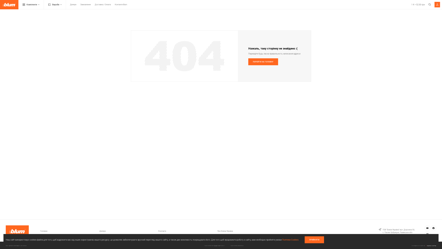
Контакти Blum (121, 4)
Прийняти (314, 240)
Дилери (73, 4)
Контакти (162, 231)
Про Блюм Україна (225, 231)
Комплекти (31, 4)
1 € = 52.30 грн (418, 4)
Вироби (55, 4)
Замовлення (85, 4)
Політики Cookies (290, 240)
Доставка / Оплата (103, 4)
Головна (43, 231)
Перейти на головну (263, 62)
